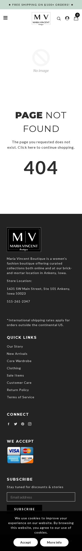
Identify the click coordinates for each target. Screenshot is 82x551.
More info (54, 542)
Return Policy (18, 390)
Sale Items (15, 375)
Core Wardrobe (19, 361)
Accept (25, 542)
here (32, 147)
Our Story (15, 346)
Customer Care (19, 382)
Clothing (14, 368)
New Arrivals (17, 353)
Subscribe (24, 509)
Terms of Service (20, 397)
